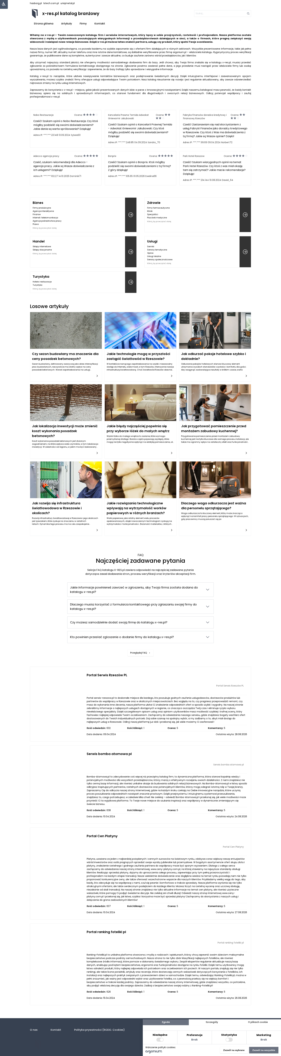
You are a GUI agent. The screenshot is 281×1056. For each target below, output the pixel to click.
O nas (34, 1030)
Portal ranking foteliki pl (106, 932)
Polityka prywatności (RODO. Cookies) (99, 1030)
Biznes (38, 202)
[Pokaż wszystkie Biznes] (130, 215)
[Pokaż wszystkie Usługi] (245, 251)
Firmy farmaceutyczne (158, 207)
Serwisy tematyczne (157, 249)
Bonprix (112, 156)
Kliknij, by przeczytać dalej (45, 228)
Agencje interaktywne (43, 211)
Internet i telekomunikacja (45, 217)
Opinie (150, 253)
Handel (39, 241)
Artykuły (66, 23)
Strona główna (43, 23)
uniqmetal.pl (67, 3)
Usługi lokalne (154, 256)
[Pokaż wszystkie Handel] (130, 251)
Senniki (150, 246)
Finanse (36, 214)
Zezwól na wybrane (234, 1050)
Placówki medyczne (157, 217)
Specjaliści (152, 214)
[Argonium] (153, 1052)
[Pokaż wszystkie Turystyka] (130, 282)
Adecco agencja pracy (46, 156)
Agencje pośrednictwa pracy (47, 220)
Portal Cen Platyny (102, 836)
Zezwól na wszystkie (263, 1050)
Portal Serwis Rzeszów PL (107, 675)
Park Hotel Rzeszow (193, 156)
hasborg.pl (36, 3)
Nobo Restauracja (43, 115)
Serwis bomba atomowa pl (109, 754)
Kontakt (99, 23)
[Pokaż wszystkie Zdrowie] (245, 215)
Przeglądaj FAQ (138, 652)
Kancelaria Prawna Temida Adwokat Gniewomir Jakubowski (128, 116)
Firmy (83, 23)
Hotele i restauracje (42, 281)
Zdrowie (154, 202)
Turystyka (41, 276)
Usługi (152, 241)
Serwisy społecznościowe (159, 259)
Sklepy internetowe (42, 246)
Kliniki (150, 211)
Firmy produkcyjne (42, 207)
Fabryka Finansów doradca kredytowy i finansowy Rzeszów (205, 116)
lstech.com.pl (51, 3)
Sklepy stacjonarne (42, 249)
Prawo (36, 224)
